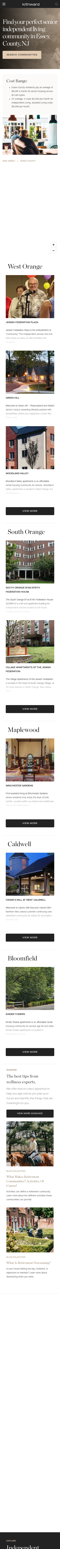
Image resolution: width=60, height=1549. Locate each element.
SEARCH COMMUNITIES (22, 55)
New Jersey (9, 161)
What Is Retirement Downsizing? (28, 1263)
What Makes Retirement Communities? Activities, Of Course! (25, 1181)
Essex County (28, 161)
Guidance (11, 1070)
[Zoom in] (53, 245)
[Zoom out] (53, 250)
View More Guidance (30, 1114)
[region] (30, 209)
